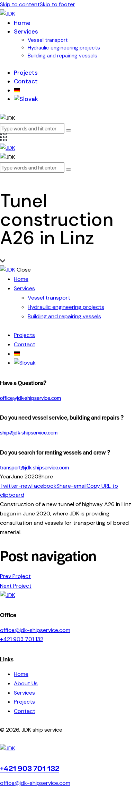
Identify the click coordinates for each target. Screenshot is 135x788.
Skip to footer (57, 4)
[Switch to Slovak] (26, 99)
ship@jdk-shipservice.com (28, 432)
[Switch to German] (17, 90)
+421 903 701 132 (21, 639)
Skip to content (20, 4)
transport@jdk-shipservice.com (34, 467)
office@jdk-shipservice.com (30, 397)
